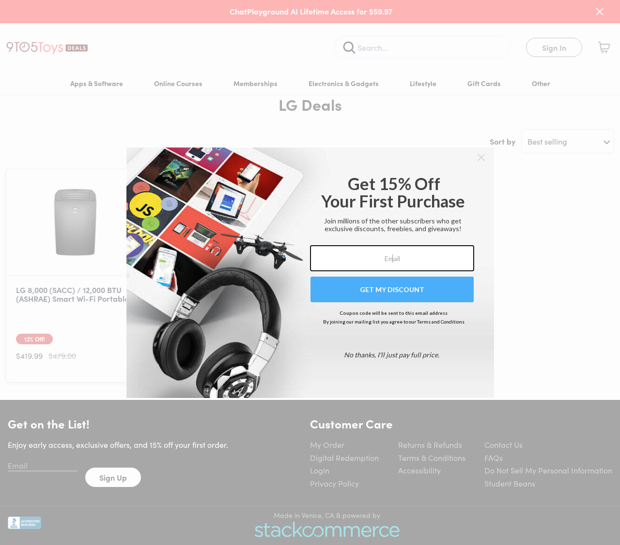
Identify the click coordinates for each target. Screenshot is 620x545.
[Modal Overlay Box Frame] (310, 272)
